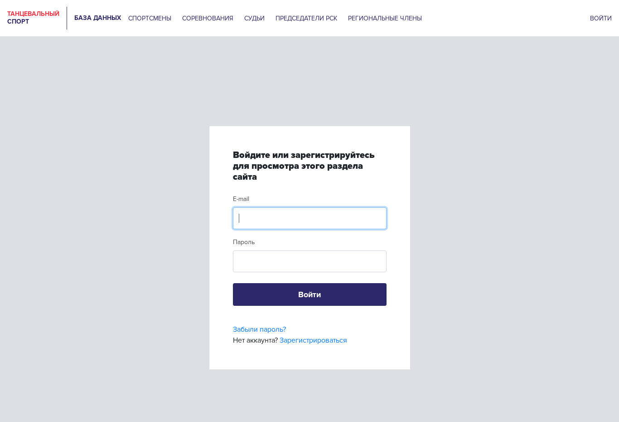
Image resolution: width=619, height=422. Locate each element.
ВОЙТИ (601, 18)
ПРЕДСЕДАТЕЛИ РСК (306, 18)
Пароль (244, 242)
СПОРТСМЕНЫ (149, 18)
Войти (309, 294)
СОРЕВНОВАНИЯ (207, 18)
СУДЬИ (254, 18)
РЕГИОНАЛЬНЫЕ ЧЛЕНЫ (385, 18)
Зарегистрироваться (313, 340)
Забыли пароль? (259, 329)
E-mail (241, 199)
